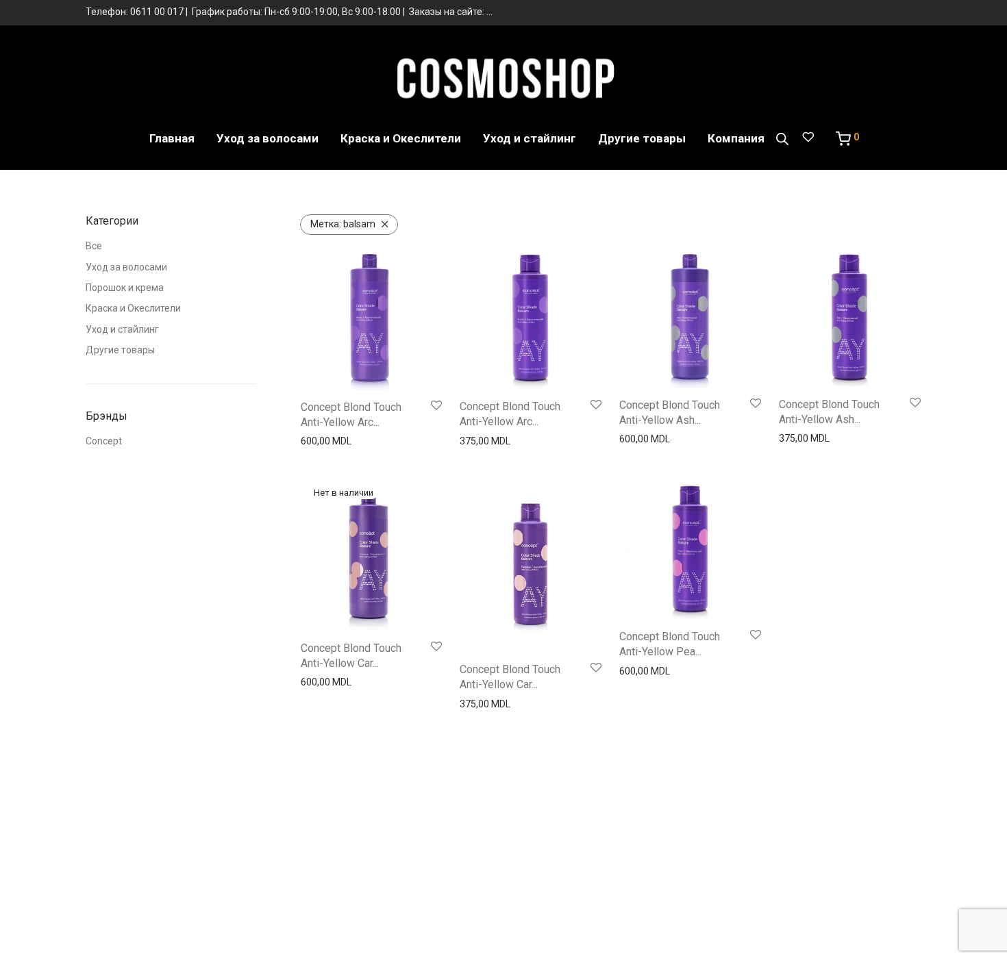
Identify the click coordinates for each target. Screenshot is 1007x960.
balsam (342, 223)
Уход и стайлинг (529, 138)
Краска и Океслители (400, 138)
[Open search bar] (782, 139)
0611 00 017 (157, 11)
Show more (322, 440)
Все (94, 245)
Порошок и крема (125, 287)
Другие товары (642, 138)
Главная (172, 138)
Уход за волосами (267, 138)
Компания (736, 138)
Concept (104, 440)
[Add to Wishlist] (436, 406)
